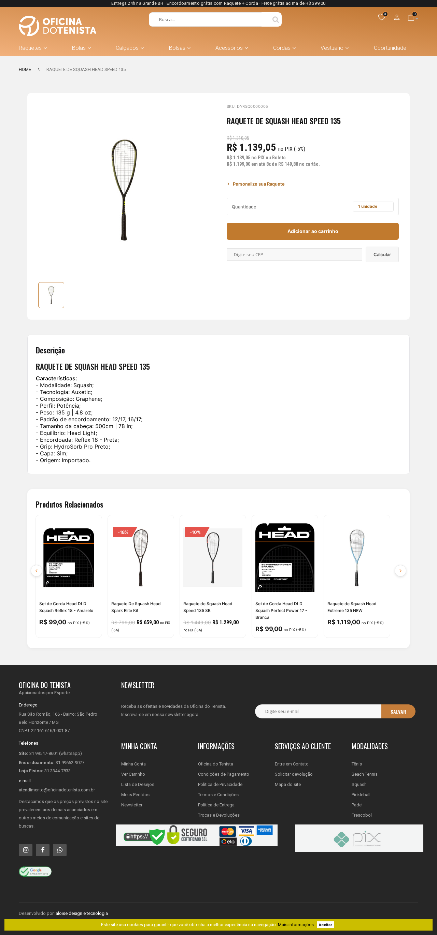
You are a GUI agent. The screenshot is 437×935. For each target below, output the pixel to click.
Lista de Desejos (137, 784)
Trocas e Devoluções (219, 815)
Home (25, 69)
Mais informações (296, 924)
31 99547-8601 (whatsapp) (55, 753)
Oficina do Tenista (215, 763)
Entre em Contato (292, 763)
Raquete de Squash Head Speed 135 (86, 69)
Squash (359, 784)
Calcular (382, 254)
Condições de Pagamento (223, 774)
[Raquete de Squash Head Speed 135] (51, 295)
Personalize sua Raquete (259, 184)
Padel (357, 804)
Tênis (357, 763)
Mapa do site (288, 784)
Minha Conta (133, 763)
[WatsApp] (60, 850)
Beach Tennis (365, 774)
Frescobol (362, 815)
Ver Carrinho (133, 774)
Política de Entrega (216, 804)
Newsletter (131, 804)
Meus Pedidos (135, 794)
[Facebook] (43, 850)
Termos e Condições (218, 794)
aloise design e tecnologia (82, 913)
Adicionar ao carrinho (312, 231)
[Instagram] (25, 850)
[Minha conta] (397, 18)
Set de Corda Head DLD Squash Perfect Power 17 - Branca (281, 610)
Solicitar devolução (294, 774)
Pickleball (361, 794)
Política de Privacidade (220, 784)
